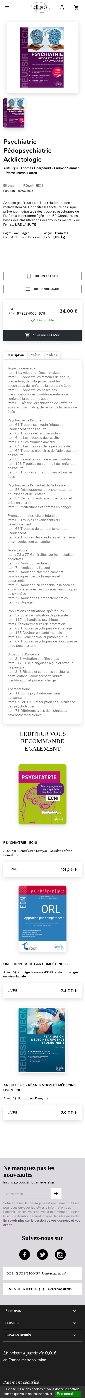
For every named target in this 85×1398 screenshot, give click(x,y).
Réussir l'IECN (33, 186)
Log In (62, 7)
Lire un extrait (46, 276)
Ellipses (8, 186)
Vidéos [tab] (52, 355)
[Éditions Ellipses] (40, 7)
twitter (42, 1254)
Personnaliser (67, 1394)
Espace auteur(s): (39, 1289)
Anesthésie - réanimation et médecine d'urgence (39, 1087)
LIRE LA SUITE (25, 225)
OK (56, 1193)
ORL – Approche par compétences (35, 964)
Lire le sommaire (46, 289)
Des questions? (36, 1273)
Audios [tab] (36, 355)
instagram (60, 1254)
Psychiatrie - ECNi (20, 842)
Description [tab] (15, 355)
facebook (24, 1254)
